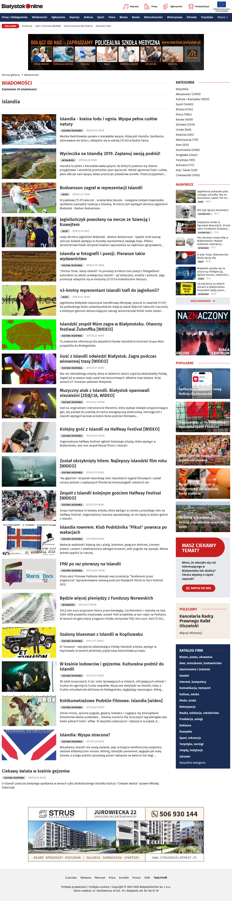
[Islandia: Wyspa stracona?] (29, 745)
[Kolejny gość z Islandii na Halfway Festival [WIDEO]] (29, 437)
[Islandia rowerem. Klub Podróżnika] (29, 539)
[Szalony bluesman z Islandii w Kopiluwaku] (29, 642)
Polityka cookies (99, 887)
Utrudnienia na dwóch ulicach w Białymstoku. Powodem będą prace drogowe (211, 287)
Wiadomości (39, 17)
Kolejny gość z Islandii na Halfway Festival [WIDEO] (110, 429)
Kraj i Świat (183, 170)
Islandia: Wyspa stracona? (85, 734)
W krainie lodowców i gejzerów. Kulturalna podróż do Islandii (112, 666)
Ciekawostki (183, 175)
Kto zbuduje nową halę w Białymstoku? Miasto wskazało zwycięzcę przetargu (212, 241)
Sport (100, 17)
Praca (112, 17)
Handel (184, 675)
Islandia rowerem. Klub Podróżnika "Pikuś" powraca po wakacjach (113, 530)
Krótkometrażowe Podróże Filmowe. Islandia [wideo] (111, 700)
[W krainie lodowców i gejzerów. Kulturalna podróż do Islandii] (29, 676)
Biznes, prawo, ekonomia (195, 657)
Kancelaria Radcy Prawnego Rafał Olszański (196, 621)
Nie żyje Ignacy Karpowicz (213, 210)
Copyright (117, 887)
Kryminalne (183, 150)
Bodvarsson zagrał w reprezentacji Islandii (101, 187)
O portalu (71, 877)
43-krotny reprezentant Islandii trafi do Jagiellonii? (109, 290)
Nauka (136, 17)
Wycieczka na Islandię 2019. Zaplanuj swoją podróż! (110, 153)
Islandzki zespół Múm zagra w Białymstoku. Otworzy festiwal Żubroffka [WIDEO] (111, 327)
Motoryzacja (174, 17)
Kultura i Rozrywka (72, 131)
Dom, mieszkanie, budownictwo (200, 663)
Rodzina (181, 134)
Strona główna (11, 75)
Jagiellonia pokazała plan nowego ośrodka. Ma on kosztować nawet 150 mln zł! (213, 195)
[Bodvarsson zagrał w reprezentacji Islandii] (29, 198)
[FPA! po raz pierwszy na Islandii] (29, 574)
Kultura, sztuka (189, 694)
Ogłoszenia (176, 6)
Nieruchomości (153, 17)
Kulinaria (182, 165)
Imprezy (134, 6)
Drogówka (182, 155)
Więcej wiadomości (201, 301)
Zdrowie (192, 17)
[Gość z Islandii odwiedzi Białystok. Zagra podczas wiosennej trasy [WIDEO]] (29, 369)
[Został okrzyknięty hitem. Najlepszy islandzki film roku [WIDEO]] (29, 471)
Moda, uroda (187, 700)
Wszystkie (182, 89)
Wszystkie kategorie (192, 762)
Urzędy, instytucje (191, 750)
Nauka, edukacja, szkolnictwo (199, 713)
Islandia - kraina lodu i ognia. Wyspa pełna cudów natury (108, 121)
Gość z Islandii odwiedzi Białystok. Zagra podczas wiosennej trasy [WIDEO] (108, 359)
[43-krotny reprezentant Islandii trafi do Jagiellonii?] (29, 300)
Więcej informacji (190, 633)
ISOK (147, 877)
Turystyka (207, 17)
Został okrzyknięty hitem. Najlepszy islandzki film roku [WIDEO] (113, 463)
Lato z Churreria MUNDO (48, 26)
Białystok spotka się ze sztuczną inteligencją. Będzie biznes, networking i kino (213, 271)
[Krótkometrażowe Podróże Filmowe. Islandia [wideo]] (29, 710)
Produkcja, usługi (191, 719)
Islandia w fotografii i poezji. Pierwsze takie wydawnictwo (102, 256)
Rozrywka (185, 731)
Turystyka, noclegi (191, 744)
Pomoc (136, 877)
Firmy (154, 6)
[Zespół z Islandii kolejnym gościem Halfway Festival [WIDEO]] (29, 505)
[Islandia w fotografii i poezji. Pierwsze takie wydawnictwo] (29, 266)
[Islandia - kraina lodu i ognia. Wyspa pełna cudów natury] (29, 129)
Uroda (180, 129)
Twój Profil (160, 877)
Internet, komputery (192, 682)
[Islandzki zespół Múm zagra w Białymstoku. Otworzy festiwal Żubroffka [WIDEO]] (29, 334)
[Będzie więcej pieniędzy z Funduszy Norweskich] (29, 608)
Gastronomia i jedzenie (194, 669)
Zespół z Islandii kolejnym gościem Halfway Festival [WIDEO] (110, 495)
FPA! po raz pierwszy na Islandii (90, 563)
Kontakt (124, 877)
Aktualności (68, 160)
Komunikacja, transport (195, 688)
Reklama (185, 725)
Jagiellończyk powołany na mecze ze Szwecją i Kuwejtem (105, 222)
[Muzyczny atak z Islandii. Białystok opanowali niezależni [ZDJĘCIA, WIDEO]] (29, 403)
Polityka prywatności (74, 887)
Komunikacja (202, 6)
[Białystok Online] (22, 6)
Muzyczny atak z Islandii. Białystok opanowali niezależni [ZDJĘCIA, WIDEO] (105, 393)
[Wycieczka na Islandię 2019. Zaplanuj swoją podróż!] (29, 163)
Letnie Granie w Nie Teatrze (78, 26)
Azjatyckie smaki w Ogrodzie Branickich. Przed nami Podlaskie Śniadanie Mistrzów (213, 225)
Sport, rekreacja (190, 738)
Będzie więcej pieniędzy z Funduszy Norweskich (106, 598)
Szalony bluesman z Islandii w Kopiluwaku (101, 634)
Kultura (88, 17)
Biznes (124, 17)
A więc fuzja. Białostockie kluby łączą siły (212, 256)
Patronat (100, 877)
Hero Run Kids (103, 26)
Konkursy (27, 26)
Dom (179, 145)
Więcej (221, 17)
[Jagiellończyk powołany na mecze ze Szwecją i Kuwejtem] (29, 232)
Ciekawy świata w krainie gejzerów (36, 771)
